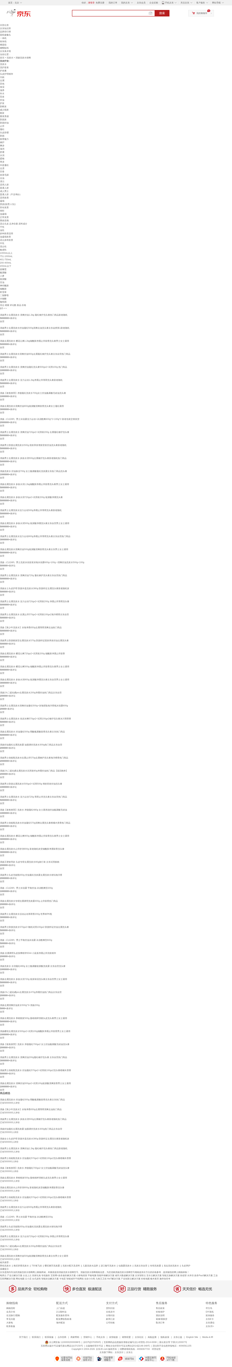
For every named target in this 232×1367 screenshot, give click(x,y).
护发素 (3, 70)
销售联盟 (126, 1337)
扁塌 (2, 201)
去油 (2, 178)
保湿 (2, 87)
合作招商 (62, 1337)
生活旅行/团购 (13, 1315)
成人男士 (4, 191)
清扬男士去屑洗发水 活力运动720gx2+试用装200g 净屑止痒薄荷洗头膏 (34, 601)
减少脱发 (4, 110)
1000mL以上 (6, 253)
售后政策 (160, 1308)
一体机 (3, 38)
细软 (2, 210)
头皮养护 (186, 1265)
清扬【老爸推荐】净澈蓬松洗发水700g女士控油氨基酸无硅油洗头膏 (33, 393)
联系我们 (36, 1337)
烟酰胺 (3, 289)
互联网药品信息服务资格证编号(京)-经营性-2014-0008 (130, 1342)
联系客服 (10, 1326)
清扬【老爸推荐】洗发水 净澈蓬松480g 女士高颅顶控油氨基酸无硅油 (33, 810)
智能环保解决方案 (105, 1275)
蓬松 (2, 129)
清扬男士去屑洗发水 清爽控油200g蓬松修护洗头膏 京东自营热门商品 (33, 1057)
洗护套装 (4, 67)
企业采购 (153, 2)
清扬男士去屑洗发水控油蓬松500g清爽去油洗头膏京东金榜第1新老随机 (34, 328)
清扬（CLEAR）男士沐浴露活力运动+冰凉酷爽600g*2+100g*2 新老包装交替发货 (39, 419)
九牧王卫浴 (101, 1278)
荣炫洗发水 (5, 1265)
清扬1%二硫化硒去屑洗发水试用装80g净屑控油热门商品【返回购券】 (34, 771)
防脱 (2, 136)
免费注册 (100, 2)
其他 (2, 83)
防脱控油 (4, 123)
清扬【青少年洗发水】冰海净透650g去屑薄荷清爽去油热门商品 (31, 627)
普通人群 (4, 188)
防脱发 (3, 119)
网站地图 (20, 1278)
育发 (2, 97)
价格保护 (160, 1312)
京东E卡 (210, 1319)
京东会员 (141, 2)
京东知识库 (5, 28)
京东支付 (119, 1352)
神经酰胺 (4, 285)
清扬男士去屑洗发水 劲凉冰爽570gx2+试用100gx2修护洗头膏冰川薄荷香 (35, 718)
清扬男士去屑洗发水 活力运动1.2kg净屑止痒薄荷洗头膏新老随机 (31, 380)
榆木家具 (154, 1278)
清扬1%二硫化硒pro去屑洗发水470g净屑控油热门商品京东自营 (31, 992)
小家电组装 (81, 1275)
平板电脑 (92, 1275)
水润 (2, 155)
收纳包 (3, 41)
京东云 (129, 1352)
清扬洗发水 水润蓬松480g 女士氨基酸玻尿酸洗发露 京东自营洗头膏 (32, 966)
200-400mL (5, 263)
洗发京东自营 (140, 1265)
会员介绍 (10, 1312)
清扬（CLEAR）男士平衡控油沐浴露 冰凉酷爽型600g (26, 940)
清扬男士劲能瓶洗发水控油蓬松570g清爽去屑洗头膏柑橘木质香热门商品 (35, 823)
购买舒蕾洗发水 (21, 1265)
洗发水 (10, 57)
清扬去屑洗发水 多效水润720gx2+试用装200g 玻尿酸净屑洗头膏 (31, 497)
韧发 (2, 113)
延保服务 (210, 1315)
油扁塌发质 (5, 237)
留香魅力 (4, 139)
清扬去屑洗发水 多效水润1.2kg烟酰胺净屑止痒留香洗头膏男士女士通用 (34, 484)
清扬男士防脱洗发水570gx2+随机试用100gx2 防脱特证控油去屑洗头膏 (34, 927)
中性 (2, 243)
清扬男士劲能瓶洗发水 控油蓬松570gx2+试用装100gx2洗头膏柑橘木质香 (35, 1070)
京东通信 (210, 1322)
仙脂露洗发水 (125, 1265)
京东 (30, 14)
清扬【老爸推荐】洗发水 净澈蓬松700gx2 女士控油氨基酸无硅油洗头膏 (34, 1044)
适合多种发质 (6, 240)
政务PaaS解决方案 (203, 1275)
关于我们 (23, 1337)
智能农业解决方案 (50, 1278)
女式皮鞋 (36, 1278)
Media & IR (207, 1337)
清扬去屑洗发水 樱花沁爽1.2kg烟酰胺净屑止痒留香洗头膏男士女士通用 (34, 341)
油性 (2, 230)
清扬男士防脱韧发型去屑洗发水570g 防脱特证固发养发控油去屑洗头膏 (34, 640)
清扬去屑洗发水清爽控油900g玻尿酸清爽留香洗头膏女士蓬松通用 (32, 406)
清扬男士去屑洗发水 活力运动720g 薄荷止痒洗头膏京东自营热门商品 (33, 797)
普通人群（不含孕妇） (11, 194)
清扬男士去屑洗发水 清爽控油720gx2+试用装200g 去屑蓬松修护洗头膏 (34, 432)
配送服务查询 (62, 1315)
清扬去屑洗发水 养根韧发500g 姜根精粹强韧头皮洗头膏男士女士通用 (33, 1018)
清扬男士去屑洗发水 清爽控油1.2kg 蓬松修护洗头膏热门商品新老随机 (33, 315)
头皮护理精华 (6, 74)
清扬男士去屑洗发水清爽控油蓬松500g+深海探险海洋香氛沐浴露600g (34, 705)
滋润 (2, 149)
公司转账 (110, 1322)
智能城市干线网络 (75, 1278)
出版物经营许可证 (94, 1346)
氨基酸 (3, 272)
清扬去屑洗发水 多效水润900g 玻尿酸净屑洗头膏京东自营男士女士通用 (34, 679)
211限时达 (61, 1312)
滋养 (2, 90)
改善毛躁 (4, 175)
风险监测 (152, 1337)
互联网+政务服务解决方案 (63, 1275)
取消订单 (160, 1322)
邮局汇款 (110, 1319)
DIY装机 (210, 1312)
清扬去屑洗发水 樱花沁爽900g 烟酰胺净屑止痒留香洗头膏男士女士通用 (34, 836)
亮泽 (2, 162)
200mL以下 (5, 266)
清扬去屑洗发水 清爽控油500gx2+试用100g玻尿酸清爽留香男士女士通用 (35, 1083)
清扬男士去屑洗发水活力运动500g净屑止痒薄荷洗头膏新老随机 (31, 510)
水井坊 (190, 1275)
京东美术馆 (5, 51)
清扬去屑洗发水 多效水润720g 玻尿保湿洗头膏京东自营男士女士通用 (33, 979)
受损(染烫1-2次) (8, 204)
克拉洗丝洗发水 (171, 1265)
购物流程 (10, 1308)
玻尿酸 (3, 279)
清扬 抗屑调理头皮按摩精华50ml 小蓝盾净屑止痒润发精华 (28, 953)
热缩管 (183, 1275)
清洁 (2, 181)
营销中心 (87, 1337)
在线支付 (110, 1312)
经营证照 (156, 1349)
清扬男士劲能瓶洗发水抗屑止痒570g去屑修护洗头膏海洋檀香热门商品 (34, 757)
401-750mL (5, 259)
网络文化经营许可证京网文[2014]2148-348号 (128, 1346)
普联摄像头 (5, 35)
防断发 (3, 106)
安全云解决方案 (154, 1275)
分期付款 (110, 1315)
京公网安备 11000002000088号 (64, 1342)
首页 (2, 57)
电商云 (3, 1275)
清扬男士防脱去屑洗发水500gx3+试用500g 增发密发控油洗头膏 (31, 784)
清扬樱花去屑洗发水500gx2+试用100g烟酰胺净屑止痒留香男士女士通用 (35, 1031)
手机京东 (169, 2)
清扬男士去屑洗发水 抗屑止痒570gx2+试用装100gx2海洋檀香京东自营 (34, 614)
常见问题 (10, 1319)
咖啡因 (3, 302)
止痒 (2, 126)
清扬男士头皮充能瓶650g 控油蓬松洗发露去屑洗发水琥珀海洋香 (31, 875)
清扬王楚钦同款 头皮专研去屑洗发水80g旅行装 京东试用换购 (29, 862)
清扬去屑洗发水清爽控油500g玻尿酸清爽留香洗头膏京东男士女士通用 (34, 549)
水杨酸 (3, 298)
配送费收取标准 (63, 1319)
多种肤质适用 (6, 233)
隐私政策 (165, 1337)
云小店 (28, 1278)
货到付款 (110, 1308)
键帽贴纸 (4, 48)
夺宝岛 (209, 1308)
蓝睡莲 (3, 269)
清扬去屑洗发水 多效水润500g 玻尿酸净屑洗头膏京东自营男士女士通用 (34, 523)
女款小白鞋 (89, 1278)
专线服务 (45, 1275)
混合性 (3, 246)
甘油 (2, 282)
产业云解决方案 (14, 1275)
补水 (2, 93)
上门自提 (60, 1308)
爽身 (2, 145)
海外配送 (60, 1322)
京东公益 (177, 1337)
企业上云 (27, 1275)
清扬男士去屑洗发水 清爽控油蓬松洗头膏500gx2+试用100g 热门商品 (33, 367)
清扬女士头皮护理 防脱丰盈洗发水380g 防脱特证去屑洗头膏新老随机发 (34, 588)
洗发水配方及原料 (71, 1265)
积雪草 (3, 292)
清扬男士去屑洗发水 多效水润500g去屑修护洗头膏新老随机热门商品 (33, 458)
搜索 (162, 13)
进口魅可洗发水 (108, 1265)
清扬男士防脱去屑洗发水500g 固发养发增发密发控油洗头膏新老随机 (33, 445)
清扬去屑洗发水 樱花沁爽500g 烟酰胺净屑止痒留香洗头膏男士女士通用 (34, 666)
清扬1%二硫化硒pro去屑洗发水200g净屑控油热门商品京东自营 (31, 692)
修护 (2, 142)
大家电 (9, 1322)
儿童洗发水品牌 (90, 1265)
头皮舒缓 (4, 132)
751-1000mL (6, 256)
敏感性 (3, 250)
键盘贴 (3, 44)
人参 (2, 276)
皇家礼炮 (36, 1275)
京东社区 (139, 1337)
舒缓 (2, 152)
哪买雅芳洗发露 (52, 1265)
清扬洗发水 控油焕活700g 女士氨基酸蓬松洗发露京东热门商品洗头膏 (33, 471)
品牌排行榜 (5, 31)
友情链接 (113, 1337)
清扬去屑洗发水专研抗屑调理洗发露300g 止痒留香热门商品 (29, 901)
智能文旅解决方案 (171, 1275)
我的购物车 (201, 13)
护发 (2, 103)
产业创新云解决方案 (130, 1278)
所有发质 (4, 207)
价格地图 (145, 1278)
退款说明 (160, 1315)
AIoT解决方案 (113, 1278)
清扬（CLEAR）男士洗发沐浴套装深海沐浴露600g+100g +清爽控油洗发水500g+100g (42, 562)
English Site (192, 1337)
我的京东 (125, 2)
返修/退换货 (161, 1319)
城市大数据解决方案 (124, 1275)
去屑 (2, 80)
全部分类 (4, 25)
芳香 (2, 171)
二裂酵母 (4, 295)
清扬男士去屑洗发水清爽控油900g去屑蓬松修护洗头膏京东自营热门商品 (35, 354)
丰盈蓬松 (4, 165)
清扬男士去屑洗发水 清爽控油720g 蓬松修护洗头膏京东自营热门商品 (33, 575)
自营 (2, 321)
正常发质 (4, 217)
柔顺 (2, 158)
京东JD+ (210, 1326)
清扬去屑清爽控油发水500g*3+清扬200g (20, 1005)
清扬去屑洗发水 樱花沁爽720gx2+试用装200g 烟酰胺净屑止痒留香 (32, 653)
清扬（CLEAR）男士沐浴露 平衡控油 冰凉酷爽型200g (26, 888)
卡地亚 (62, 1278)
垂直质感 (4, 116)
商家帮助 (75, 1337)
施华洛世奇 (165, 1278)
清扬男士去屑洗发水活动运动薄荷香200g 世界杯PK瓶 (26, 914)
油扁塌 (3, 214)
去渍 (2, 168)
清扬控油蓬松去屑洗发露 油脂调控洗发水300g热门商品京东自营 (31, 744)
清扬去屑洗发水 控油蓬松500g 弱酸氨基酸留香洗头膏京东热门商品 (32, 731)
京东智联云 (140, 1275)
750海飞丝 (37, 1265)
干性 (2, 227)
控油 (2, 100)
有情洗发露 (155, 1265)
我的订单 (113, 2)
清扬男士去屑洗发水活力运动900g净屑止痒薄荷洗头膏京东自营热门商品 (35, 536)
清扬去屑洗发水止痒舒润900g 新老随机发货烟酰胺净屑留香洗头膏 (32, 849)
